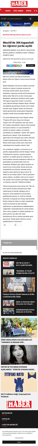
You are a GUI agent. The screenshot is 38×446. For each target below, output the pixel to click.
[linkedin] (13, 66)
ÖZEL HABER (18, 11)
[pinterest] (15, 66)
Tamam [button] (19, 442)
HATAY (7, 11)
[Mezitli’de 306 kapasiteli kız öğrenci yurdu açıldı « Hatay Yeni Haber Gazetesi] (19, 4)
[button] (36, 11)
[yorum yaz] (20, 66)
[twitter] (10, 66)
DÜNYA (28, 11)
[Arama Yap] (30, 19)
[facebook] (8, 66)
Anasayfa (6, 31)
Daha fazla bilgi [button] (19, 438)
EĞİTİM (13, 31)
